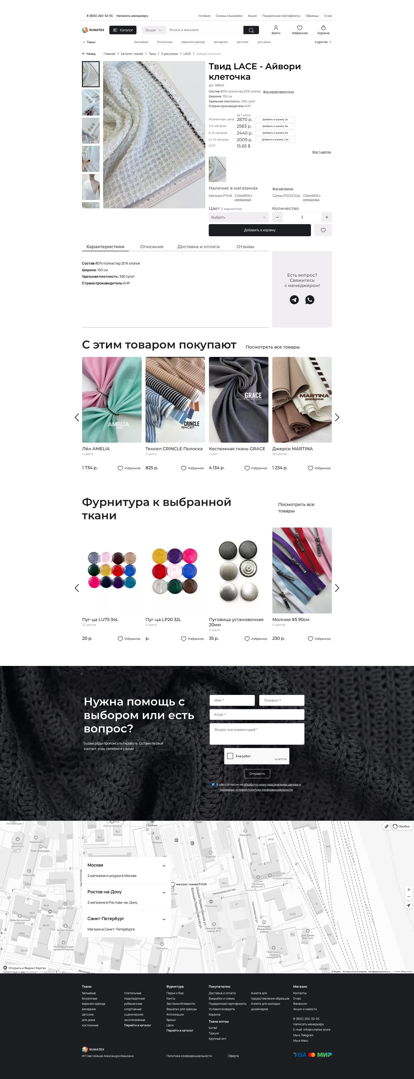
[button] (77, 417)
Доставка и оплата (222, 993)
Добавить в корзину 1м (275, 119)
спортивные (132, 1009)
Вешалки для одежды (181, 1009)
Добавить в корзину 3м (275, 126)
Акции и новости (305, 1009)
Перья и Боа (174, 993)
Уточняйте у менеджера (243, 197)
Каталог (126, 30)
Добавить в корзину (260, 230)
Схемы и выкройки (229, 16)
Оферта (233, 1056)
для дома (264, 42)
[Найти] (251, 30)
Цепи (170, 1025)
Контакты (299, 993)
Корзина (323, 33)
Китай (213, 1028)
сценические (133, 1014)
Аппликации (175, 1014)
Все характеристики (278, 92)
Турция (214, 1033)
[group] (112, 414)
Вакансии (300, 1003)
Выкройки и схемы (222, 998)
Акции (252, 16)
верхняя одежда (193, 42)
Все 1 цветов (321, 152)
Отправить (257, 774)
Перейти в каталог (137, 1025)
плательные (132, 993)
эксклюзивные (134, 1020)
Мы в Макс (300, 1040)
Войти (276, 33)
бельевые (141, 42)
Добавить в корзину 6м (275, 133)
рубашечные (133, 1003)
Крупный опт (217, 1038)
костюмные (90, 1025)
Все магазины (283, 189)
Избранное (300, 33)
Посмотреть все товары (273, 347)
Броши (171, 1020)
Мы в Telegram (303, 1035)
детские (242, 42)
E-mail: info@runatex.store (311, 1029)
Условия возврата (222, 1009)
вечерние (221, 42)
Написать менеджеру (132, 16)
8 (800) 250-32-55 (100, 16)
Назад (91, 54)
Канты (170, 998)
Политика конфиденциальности (189, 1056)
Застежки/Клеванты (180, 1003)
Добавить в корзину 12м (275, 139)
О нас (297, 998)
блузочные (164, 42)
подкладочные (134, 998)
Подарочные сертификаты (281, 16)
